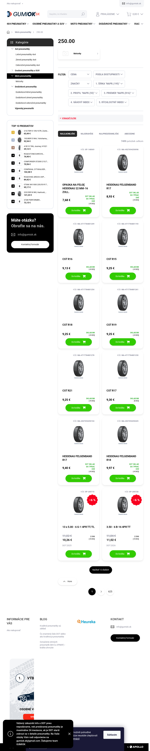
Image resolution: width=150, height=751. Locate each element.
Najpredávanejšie (109, 134)
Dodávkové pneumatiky (26, 86)
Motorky (19, 81)
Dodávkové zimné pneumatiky (29, 97)
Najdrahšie (87, 134)
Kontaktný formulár (30, 244)
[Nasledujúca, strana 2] (101, 591)
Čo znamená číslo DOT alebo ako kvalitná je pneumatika (53, 635)
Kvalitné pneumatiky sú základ (50, 627)
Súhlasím (112, 734)
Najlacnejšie (67, 134)
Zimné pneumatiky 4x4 (26, 60)
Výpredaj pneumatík (24, 108)
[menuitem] (18, 24)
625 (110, 591)
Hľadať (83, 14)
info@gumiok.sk (27, 234)
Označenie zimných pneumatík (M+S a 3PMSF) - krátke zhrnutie (52, 645)
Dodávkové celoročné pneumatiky (31, 103)
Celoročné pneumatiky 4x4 (28, 65)
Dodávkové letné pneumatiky (29, 92)
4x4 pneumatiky (22, 49)
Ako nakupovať (14, 3)
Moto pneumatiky (23, 76)
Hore (70, 581)
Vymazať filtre (69, 118)
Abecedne (130, 134)
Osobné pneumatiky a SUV (27, 70)
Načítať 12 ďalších (100, 570)
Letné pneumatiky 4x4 (26, 54)
